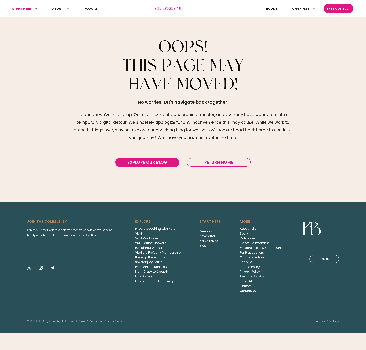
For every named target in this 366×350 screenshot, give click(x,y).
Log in (324, 259)
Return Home (218, 162)
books (271, 9)
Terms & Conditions (90, 321)
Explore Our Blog (147, 162)
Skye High (333, 321)
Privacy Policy (113, 321)
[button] (22, 9)
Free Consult (338, 8)
